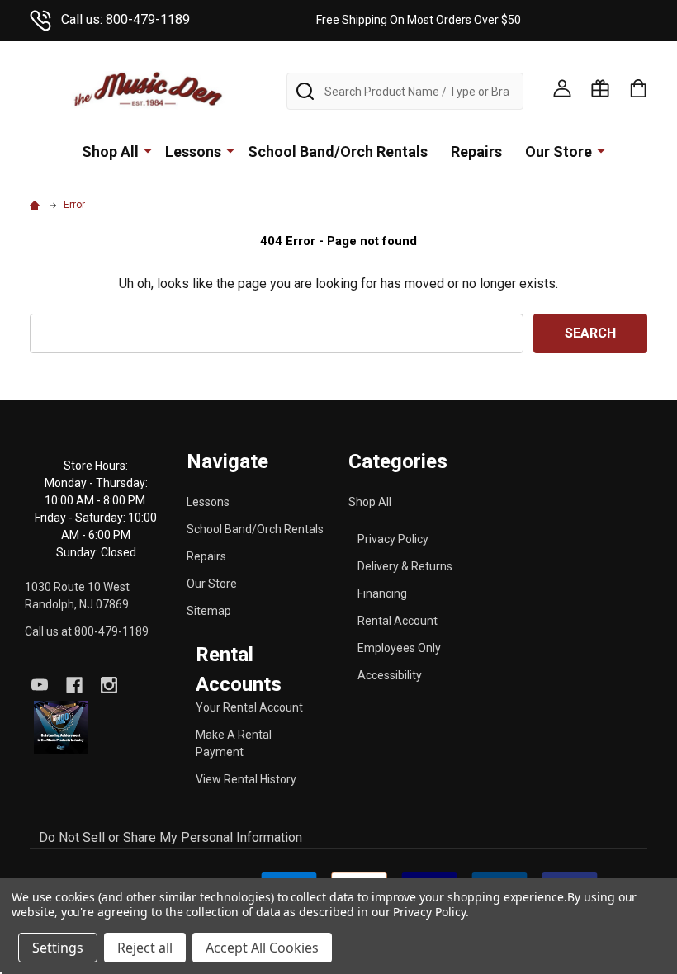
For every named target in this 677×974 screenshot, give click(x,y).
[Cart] (638, 88)
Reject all (145, 948)
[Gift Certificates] (600, 88)
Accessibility (389, 675)
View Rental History (246, 779)
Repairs (476, 151)
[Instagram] (109, 685)
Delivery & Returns (404, 566)
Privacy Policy (392, 539)
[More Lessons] (230, 150)
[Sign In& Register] (562, 88)
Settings (57, 948)
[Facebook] (74, 685)
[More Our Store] (601, 150)
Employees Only (399, 648)
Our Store (558, 151)
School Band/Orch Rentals (338, 151)
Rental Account (397, 620)
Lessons (193, 151)
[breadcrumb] (37, 204)
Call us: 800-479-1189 (125, 19)
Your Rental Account (249, 707)
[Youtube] (39, 685)
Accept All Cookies (262, 948)
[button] (61, 727)
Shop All (110, 151)
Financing (382, 593)
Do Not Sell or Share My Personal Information (170, 837)
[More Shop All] (148, 150)
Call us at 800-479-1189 (87, 631)
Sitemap (209, 610)
